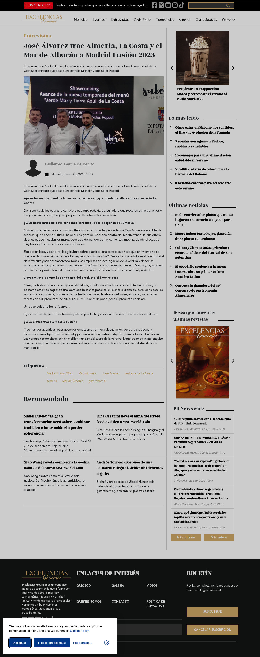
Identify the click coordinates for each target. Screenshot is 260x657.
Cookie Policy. (79, 630)
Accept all (20, 642)
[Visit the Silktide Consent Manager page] (106, 642)
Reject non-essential (52, 642)
